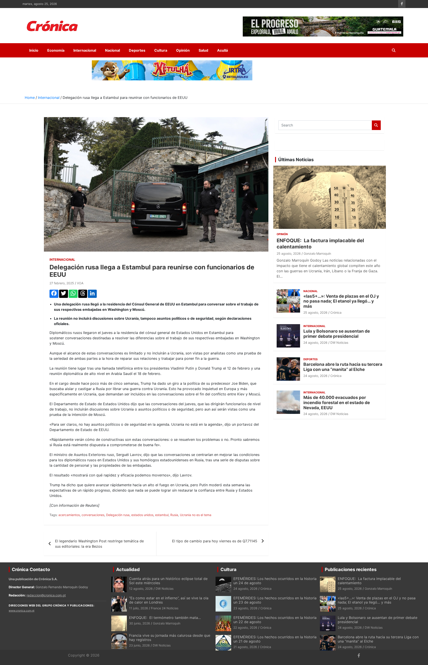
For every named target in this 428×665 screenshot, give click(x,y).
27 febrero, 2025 (61, 283)
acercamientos (69, 515)
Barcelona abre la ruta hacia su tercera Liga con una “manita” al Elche (342, 367)
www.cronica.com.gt (21, 610)
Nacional (112, 50)
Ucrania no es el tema (195, 515)
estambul (162, 515)
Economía (55, 50)
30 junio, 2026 (139, 623)
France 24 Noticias (164, 608)
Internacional (84, 50)
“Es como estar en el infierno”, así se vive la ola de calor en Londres (168, 600)
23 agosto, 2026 (245, 608)
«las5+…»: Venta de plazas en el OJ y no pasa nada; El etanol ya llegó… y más (341, 301)
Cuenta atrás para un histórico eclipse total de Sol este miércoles (168, 580)
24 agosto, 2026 (315, 342)
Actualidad (128, 569)
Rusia (174, 515)
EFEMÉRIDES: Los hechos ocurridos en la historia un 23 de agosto (275, 600)
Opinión (183, 50)
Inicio (33, 50)
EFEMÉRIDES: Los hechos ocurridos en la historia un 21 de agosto (275, 639)
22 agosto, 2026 (245, 627)
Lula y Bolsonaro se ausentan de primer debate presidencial (336, 334)
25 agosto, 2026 (289, 253)
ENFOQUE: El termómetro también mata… (165, 617)
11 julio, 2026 (138, 608)
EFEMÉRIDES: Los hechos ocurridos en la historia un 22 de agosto (275, 619)
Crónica (336, 312)
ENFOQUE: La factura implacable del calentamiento (369, 580)
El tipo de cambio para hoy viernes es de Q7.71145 (214, 541)
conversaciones (93, 515)
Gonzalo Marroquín (317, 253)
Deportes (137, 50)
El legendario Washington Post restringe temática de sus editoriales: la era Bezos (99, 544)
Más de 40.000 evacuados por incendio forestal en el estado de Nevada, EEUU (336, 402)
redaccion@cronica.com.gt (46, 595)
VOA (80, 283)
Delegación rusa (118, 515)
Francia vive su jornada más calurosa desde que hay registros (169, 637)
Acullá (222, 50)
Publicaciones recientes (351, 569)
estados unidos (142, 515)
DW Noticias (339, 342)
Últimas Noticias (296, 159)
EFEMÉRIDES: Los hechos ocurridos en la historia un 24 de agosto (275, 580)
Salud (203, 50)
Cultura (160, 50)
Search (376, 125)
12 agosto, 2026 (141, 588)
